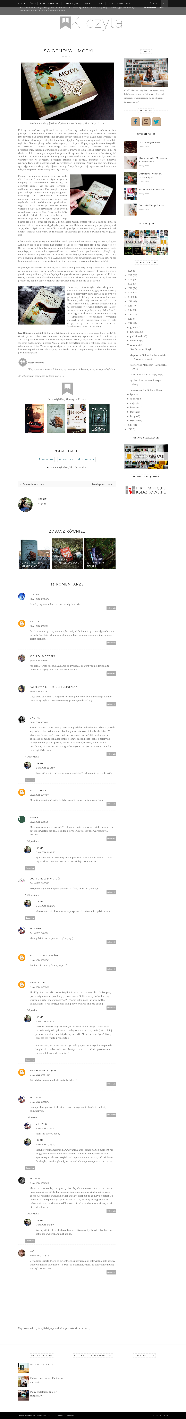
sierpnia (134, 345)
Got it (163, 7)
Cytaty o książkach (119, 3)
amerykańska (61, 467)
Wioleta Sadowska (42, 656)
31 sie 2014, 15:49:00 (39, 795)
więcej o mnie (131, 101)
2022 (130, 288)
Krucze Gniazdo (41, 790)
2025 (130, 275)
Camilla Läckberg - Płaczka (151, 205)
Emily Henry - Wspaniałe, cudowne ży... (66, 563)
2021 (130, 292)
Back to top (159, 1416)
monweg (35, 928)
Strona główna (27, 3)
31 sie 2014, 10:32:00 (39, 599)
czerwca (134, 398)
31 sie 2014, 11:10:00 (39, 626)
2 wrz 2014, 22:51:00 (45, 767)
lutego (133, 416)
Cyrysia (35, 594)
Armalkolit (38, 982)
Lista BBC (88, 3)
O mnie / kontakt (50, 3)
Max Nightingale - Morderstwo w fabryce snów (153, 160)
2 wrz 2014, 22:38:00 (39, 987)
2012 (130, 429)
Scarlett (36, 1178)
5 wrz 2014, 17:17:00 (45, 1224)
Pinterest (88, 459)
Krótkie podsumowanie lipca (152, 189)
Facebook (47, 459)
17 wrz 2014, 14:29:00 (39, 1255)
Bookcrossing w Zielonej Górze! (146, 390)
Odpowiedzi (33, 756)
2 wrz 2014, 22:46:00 (45, 1021)
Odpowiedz (111, 608)
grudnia (134, 327)
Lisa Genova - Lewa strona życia (33, 564)
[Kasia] (43, 499)
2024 (130, 279)
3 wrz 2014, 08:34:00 (39, 1075)
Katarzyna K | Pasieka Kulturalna (53, 687)
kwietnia (134, 407)
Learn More (150, 7)
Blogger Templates (66, 1415)
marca (133, 411)
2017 (130, 310)
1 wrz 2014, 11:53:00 (39, 933)
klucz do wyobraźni (44, 955)
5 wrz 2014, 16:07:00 (39, 1183)
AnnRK (34, 817)
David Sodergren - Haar (150, 142)
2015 (130, 318)
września (135, 340)
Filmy (101, 3)
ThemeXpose (41, 1415)
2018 (130, 305)
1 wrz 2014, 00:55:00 (39, 883)
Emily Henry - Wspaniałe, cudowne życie (150, 175)
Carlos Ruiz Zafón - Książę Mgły (146, 374)
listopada (135, 331)
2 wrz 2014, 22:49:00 (45, 852)
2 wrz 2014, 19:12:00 (39, 960)
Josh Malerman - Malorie (96, 564)
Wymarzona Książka (43, 1070)
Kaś (32, 1251)
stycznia (134, 420)
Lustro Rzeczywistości (46, 878)
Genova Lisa (81, 467)
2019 (130, 301)
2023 (130, 283)
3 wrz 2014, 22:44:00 (45, 1128)
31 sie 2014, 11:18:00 (39, 660)
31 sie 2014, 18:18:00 (39, 822)
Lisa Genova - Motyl (140, 349)
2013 (130, 425)
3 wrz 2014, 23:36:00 (45, 1144)
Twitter (68, 459)
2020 (130, 297)
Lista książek (71, 3)
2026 (130, 270)
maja (132, 403)
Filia (71, 467)
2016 (130, 314)
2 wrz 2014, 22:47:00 (45, 906)
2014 (130, 323)
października (137, 336)
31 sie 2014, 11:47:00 (39, 691)
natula (35, 621)
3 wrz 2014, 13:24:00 (39, 1102)
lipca (132, 394)
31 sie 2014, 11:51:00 (39, 722)
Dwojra (35, 717)
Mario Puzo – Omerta (41, 1364)
